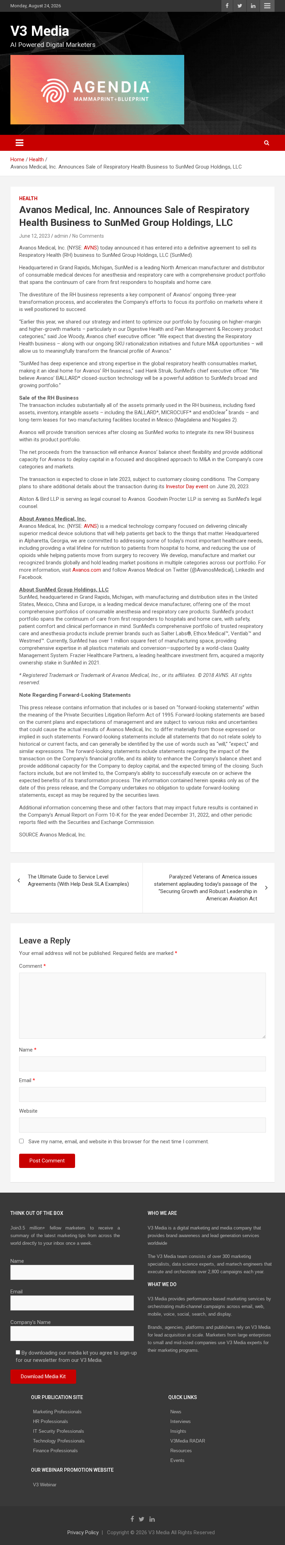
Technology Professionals (59, 1441)
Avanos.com (86, 570)
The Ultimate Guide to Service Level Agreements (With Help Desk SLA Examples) (78, 880)
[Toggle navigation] (19, 143)
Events (177, 1460)
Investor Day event (187, 486)
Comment (32, 966)
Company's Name (30, 1322)
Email (27, 1080)
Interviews (180, 1421)
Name (27, 1050)
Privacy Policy (83, 1532)
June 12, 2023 (34, 236)
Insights (178, 1431)
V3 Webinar (44, 1484)
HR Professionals (50, 1421)
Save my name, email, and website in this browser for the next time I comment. (118, 1141)
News (175, 1411)
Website (28, 1111)
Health (28, 198)
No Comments (88, 236)
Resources (181, 1450)
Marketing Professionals (57, 1411)
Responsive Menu (267, 6)
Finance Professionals (55, 1450)
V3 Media (39, 31)
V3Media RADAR (187, 1441)
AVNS (90, 248)
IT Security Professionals (58, 1431)
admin (61, 236)
